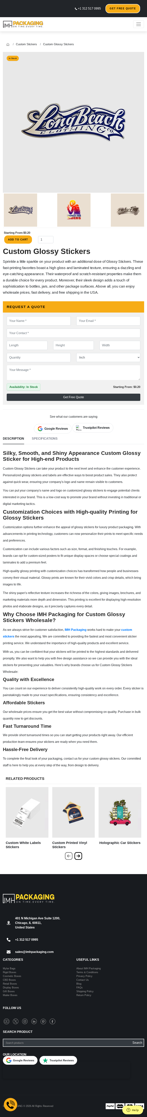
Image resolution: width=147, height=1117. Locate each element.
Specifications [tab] (45, 438)
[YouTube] (7, 1021)
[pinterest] (44, 1021)
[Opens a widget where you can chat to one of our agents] (132, 1110)
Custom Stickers (26, 44)
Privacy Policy (84, 976)
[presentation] (69, 856)
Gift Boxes (9, 991)
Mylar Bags (9, 968)
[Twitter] (16, 1021)
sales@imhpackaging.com (34, 951)
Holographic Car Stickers (119, 843)
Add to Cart (18, 239)
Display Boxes (11, 987)
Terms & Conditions (87, 972)
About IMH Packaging (88, 968)
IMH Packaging (76, 629)
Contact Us (82, 979)
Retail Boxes (10, 983)
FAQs (79, 987)
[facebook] (52, 1021)
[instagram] (25, 1021)
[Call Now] (10, 1104)
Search (137, 1042)
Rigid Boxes (9, 972)
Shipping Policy (85, 991)
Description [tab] (13, 438)
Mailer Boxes (10, 995)
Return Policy (83, 995)
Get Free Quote (123, 8)
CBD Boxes (9, 979)
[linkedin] (34, 1021)
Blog (78, 983)
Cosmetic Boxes (12, 976)
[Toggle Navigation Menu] (138, 24)
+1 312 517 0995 (89, 8)
